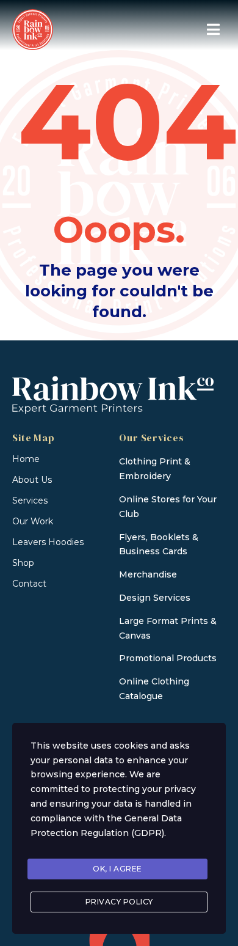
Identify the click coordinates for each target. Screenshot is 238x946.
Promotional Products (168, 658)
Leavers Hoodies (48, 542)
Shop (23, 562)
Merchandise (148, 574)
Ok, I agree (117, 868)
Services (30, 500)
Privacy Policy (119, 901)
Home (26, 458)
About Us (32, 479)
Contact (29, 583)
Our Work (32, 521)
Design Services (154, 597)
